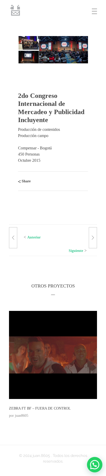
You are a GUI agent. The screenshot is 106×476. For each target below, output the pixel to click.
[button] (28, 43)
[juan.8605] (15, 10)
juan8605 (21, 415)
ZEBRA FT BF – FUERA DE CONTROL (40, 408)
